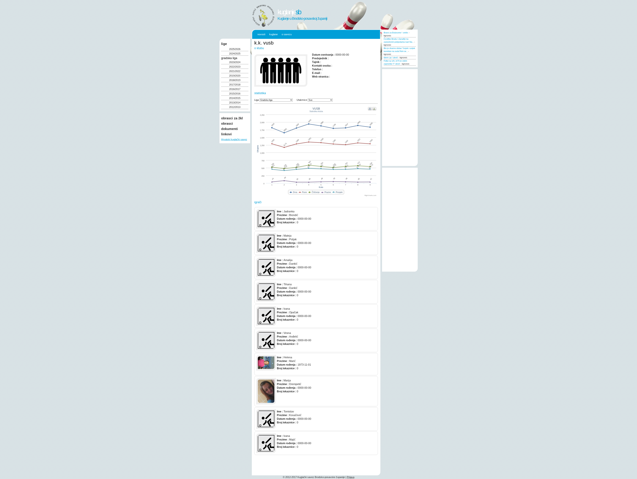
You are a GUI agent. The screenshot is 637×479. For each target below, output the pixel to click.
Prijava (350, 477)
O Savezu (287, 34)
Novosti (261, 34)
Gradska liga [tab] (229, 58)
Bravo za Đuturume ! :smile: (396, 33)
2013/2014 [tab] (234, 102)
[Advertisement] (234, 178)
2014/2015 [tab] (234, 98)
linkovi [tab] (226, 134)
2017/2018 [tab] (234, 84)
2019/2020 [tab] (234, 75)
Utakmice (302, 100)
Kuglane (273, 34)
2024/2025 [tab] (234, 53)
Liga (256, 100)
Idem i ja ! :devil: (391, 57)
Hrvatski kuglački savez (234, 139)
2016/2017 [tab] (234, 89)
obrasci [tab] (227, 123)
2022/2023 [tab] (234, 66)
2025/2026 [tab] (234, 49)
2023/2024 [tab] (234, 62)
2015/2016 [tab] (234, 93)
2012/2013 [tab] (234, 107)
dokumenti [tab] (229, 129)
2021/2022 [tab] (234, 71)
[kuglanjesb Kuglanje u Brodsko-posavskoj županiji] (263, 26)
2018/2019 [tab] (234, 80)
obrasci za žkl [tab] (232, 118)
